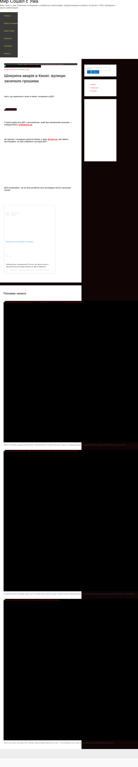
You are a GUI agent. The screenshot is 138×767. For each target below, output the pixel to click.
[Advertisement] (40, 170)
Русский (94, 91)
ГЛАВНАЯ (7, 16)
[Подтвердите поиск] (89, 72)
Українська (94, 88)
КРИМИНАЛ (8, 38)
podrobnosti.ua (25, 125)
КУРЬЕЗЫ (7, 54)
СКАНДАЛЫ (8, 46)
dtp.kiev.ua (52, 139)
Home (20, 64)
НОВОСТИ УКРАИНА (11, 23)
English (93, 84)
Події (25, 64)
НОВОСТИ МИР (9, 31)
